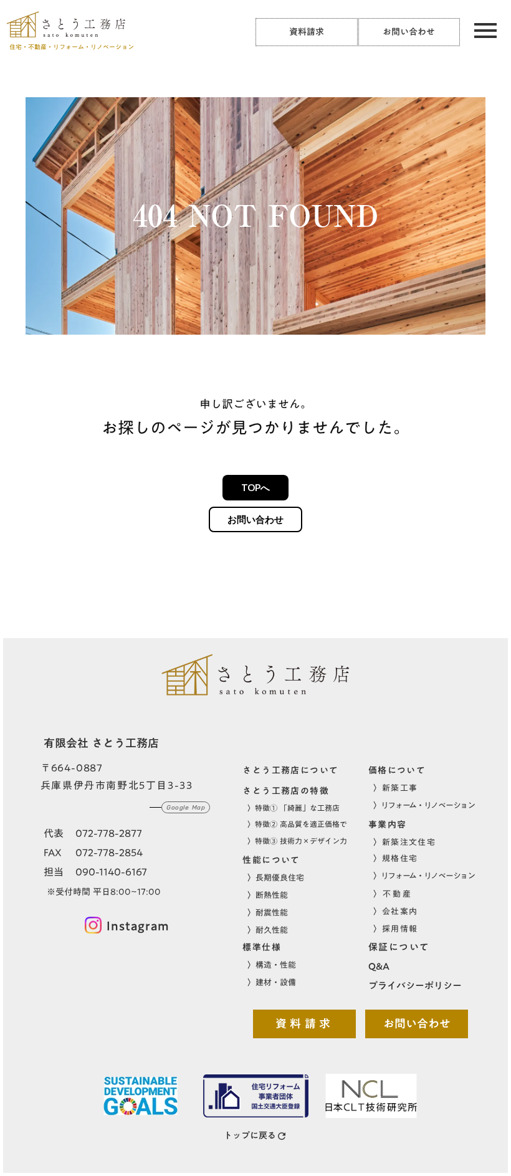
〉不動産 (392, 893)
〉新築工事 (395, 787)
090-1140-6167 (111, 872)
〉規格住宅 (395, 858)
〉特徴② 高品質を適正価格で (297, 824)
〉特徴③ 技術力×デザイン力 (297, 841)
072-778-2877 (108, 834)
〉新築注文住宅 (404, 842)
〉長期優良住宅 (275, 877)
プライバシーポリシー (415, 985)
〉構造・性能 (271, 964)
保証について (399, 947)
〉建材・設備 (271, 982)
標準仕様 (261, 948)
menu (485, 30)
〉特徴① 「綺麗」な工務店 (293, 808)
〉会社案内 (395, 911)
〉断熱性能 (267, 895)
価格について (397, 771)
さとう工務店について (290, 771)
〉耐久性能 (267, 929)
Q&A (378, 966)
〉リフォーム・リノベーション (424, 805)
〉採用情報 (395, 928)
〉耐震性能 (267, 912)
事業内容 (387, 825)
